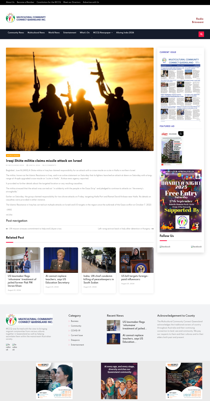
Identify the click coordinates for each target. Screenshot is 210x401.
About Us (10, 2)
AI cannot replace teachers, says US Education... (133, 338)
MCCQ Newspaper (102, 33)
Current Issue (77, 335)
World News (54, 33)
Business (74, 321)
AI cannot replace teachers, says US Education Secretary (57, 279)
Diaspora (75, 340)
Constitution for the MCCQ (49, 2)
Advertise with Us (91, 2)
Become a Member (25, 2)
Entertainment (69, 33)
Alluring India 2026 (125, 33)
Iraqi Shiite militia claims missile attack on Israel (44, 161)
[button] (91, 38)
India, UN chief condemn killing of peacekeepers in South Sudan (98, 279)
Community (76, 326)
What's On (85, 33)
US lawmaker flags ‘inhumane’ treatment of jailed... (135, 325)
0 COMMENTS (50, 165)
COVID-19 (75, 331)
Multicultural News (36, 33)
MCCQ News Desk (16, 165)
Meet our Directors (71, 2)
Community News (16, 33)
